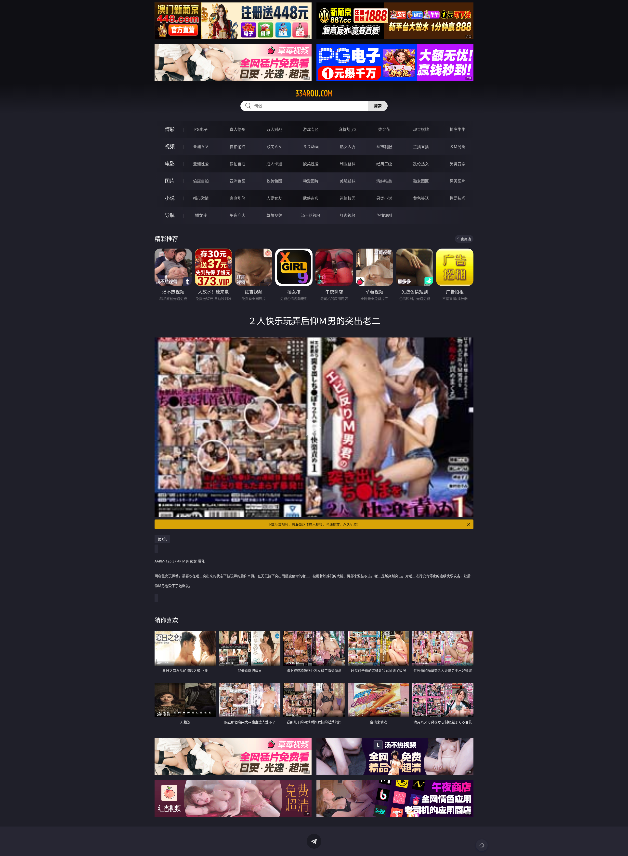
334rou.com (314, 93)
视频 (170, 146)
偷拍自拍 (237, 164)
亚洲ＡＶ (201, 146)
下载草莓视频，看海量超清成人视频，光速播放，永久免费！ (314, 524)
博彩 (170, 129)
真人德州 (237, 129)
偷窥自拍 (201, 181)
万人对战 (274, 129)
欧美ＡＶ (274, 146)
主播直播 (421, 146)
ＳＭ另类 (457, 146)
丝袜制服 (384, 146)
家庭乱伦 (237, 198)
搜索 (378, 106)
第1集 (162, 539)
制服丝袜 (347, 164)
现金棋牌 (421, 129)
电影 (170, 163)
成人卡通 (274, 164)
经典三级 (384, 164)
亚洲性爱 (201, 164)
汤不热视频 (311, 215)
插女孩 (201, 215)
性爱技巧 (457, 198)
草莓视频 (274, 215)
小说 (170, 198)
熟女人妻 (347, 146)
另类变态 (457, 164)
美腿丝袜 (347, 181)
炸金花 (384, 129)
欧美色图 (274, 181)
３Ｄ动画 (311, 146)
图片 (170, 181)
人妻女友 (274, 198)
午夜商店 (237, 215)
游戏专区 (311, 129)
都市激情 (201, 198)
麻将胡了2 (347, 129)
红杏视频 (347, 215)
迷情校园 (347, 198)
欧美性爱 (311, 164)
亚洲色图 (237, 181)
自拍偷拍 (237, 146)
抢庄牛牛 (457, 129)
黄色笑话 (421, 198)
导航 (170, 215)
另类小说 (384, 198)
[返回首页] (482, 845)
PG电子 (201, 129)
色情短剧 (384, 215)
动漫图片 (311, 181)
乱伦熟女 (421, 164)
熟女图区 (421, 181)
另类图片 (457, 181)
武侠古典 (311, 198)
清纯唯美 (384, 181)
